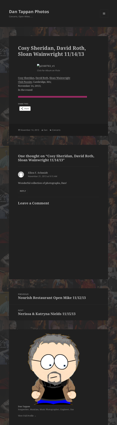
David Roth (42, 77)
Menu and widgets (104, 17)
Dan (46, 130)
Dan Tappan (24, 406)
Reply (23, 191)
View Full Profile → (27, 415)
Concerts (56, 130)
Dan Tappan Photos (29, 11)
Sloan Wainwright (59, 77)
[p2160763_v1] (58, 66)
